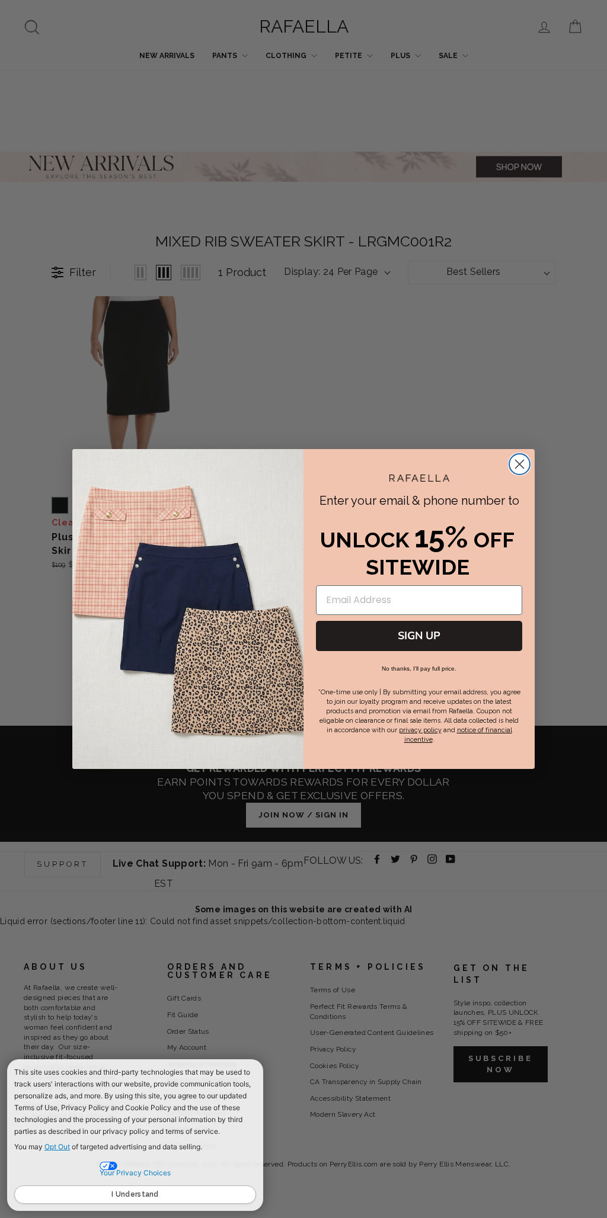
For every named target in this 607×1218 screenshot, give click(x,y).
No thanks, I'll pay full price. (419, 668)
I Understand (135, 1194)
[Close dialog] (519, 464)
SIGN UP (419, 636)
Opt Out (57, 1146)
